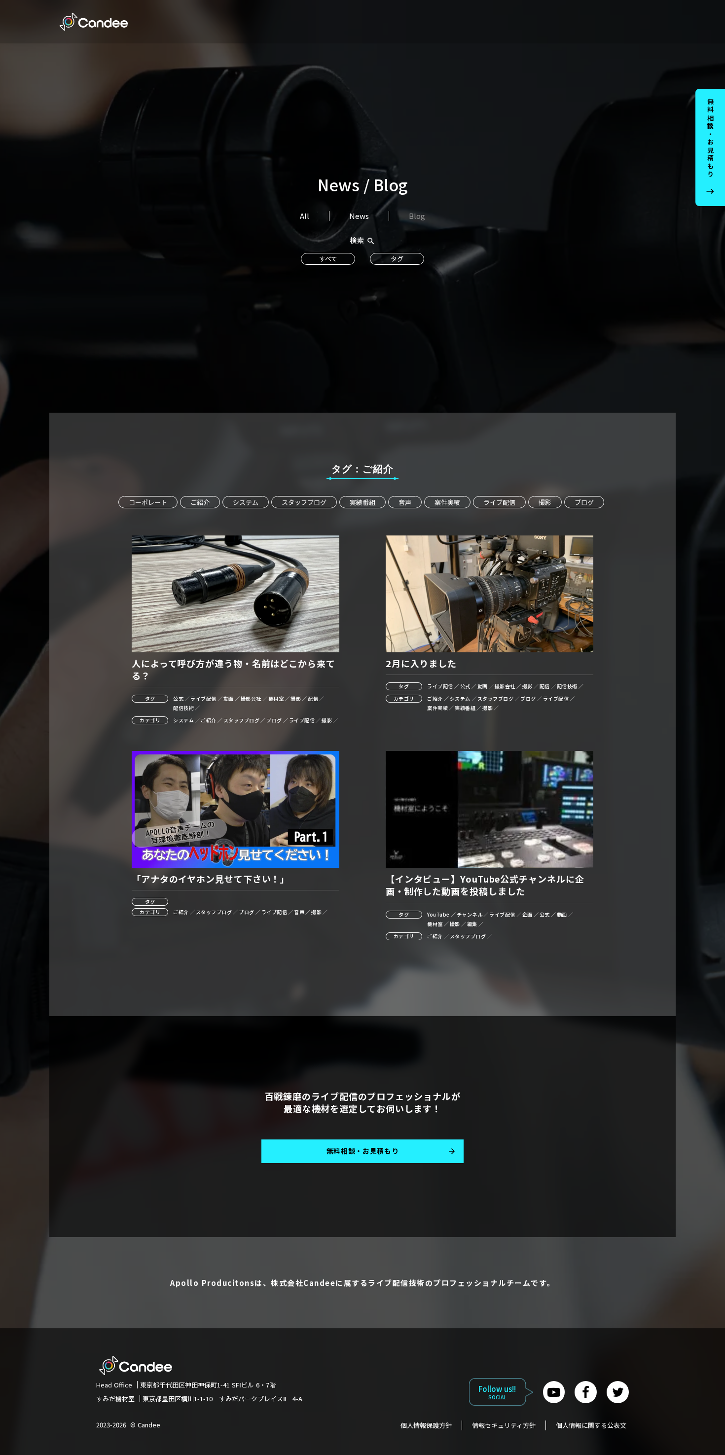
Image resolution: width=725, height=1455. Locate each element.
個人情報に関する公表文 (591, 1425)
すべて (328, 258)
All (304, 216)
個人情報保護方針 (426, 1425)
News (359, 216)
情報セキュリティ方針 (504, 1425)
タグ (397, 258)
